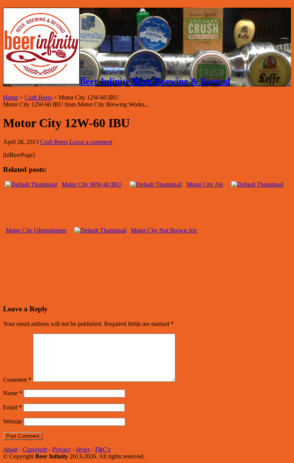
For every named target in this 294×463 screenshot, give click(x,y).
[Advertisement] (92, 284)
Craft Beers (38, 97)
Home (10, 97)
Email (12, 407)
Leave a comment (90, 142)
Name (12, 393)
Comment (17, 379)
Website (12, 421)
